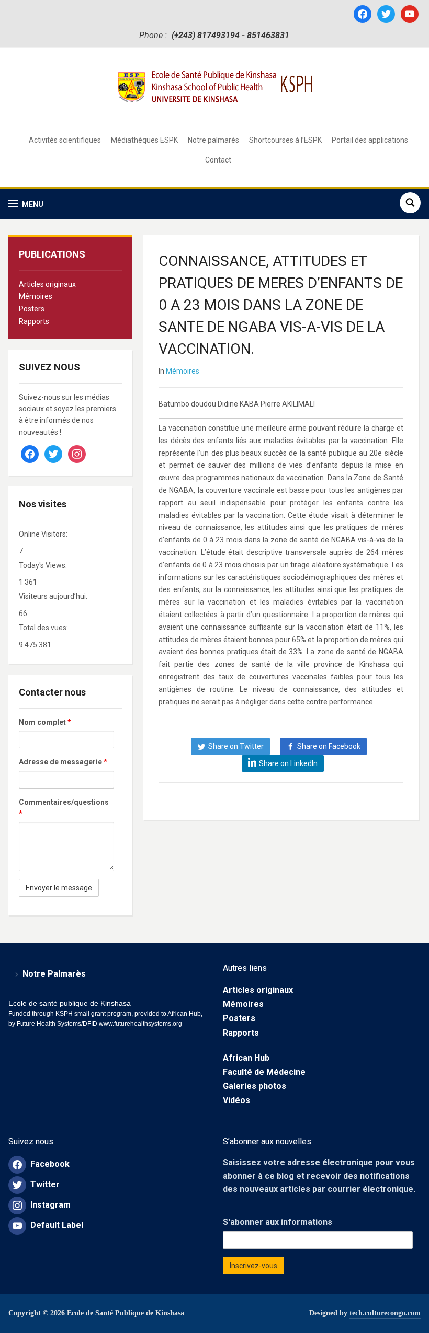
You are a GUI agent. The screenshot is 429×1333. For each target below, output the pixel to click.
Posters (31, 309)
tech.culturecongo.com (385, 1313)
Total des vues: (44, 627)
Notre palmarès (213, 140)
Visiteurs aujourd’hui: (54, 596)
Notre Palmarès (54, 974)
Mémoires (35, 296)
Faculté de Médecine (264, 1072)
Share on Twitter (236, 746)
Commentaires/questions (64, 808)
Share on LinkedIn (288, 763)
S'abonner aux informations (277, 1222)
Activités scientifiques (65, 140)
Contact (218, 160)
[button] (25, 204)
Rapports (34, 321)
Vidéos (236, 1100)
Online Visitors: (44, 534)
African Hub (246, 1058)
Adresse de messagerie (63, 762)
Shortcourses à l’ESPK (285, 140)
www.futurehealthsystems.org (139, 1023)
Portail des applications (370, 140)
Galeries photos (254, 1086)
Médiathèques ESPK (144, 140)
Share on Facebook (328, 746)
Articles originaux (47, 284)
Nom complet (45, 722)
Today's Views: (44, 565)
